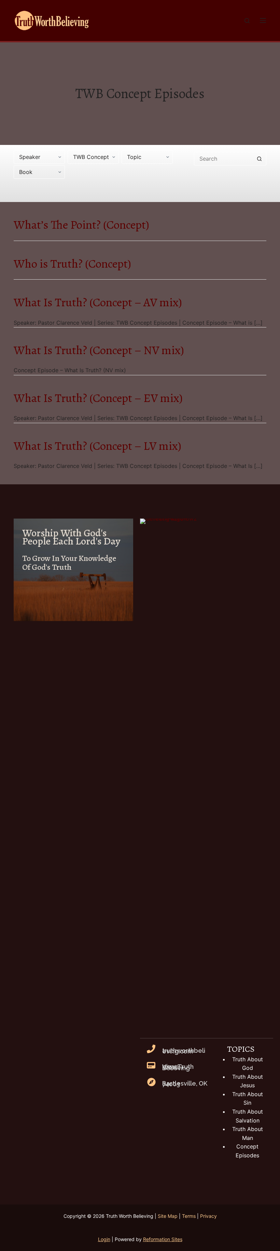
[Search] (247, 20)
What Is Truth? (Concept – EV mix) (98, 398)
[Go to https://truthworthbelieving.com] (73, 570)
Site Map (168, 1216)
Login (104, 1239)
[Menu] (263, 20)
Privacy (208, 1216)
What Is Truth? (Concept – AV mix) (98, 302)
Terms (189, 1216)
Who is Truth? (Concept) (72, 263)
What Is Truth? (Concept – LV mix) (97, 446)
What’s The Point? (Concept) (81, 224)
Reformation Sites (162, 1239)
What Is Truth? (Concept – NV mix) (99, 350)
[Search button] (259, 158)
